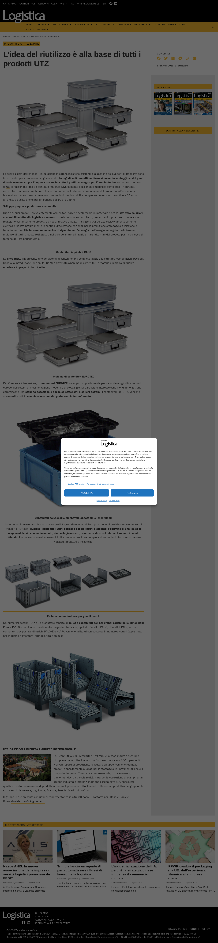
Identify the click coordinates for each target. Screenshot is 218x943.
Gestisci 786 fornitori (76, 484)
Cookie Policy (102, 500)
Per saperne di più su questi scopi (100, 484)
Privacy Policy (114, 500)
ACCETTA (87, 493)
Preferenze (132, 492)
